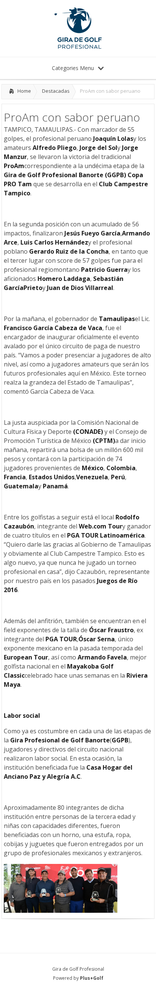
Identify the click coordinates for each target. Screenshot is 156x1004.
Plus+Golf (91, 978)
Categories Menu (73, 68)
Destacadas (56, 90)
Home (24, 90)
